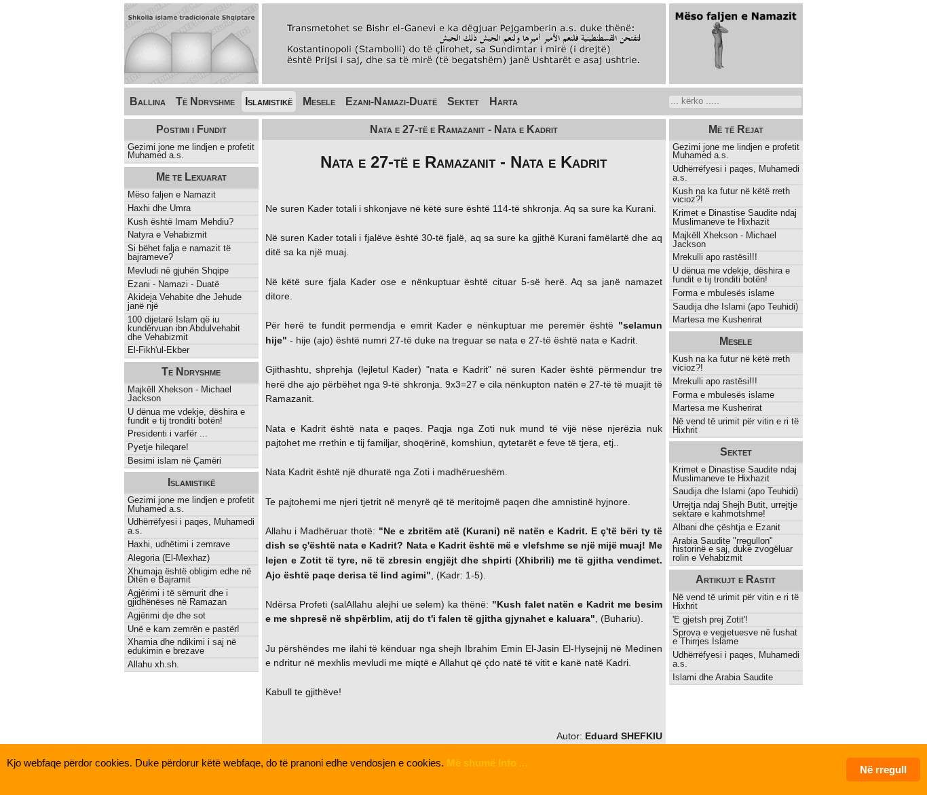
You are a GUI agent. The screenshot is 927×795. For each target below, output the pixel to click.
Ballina (148, 101)
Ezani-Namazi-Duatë (391, 101)
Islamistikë (268, 101)
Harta (503, 101)
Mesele (319, 101)
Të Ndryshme (205, 101)
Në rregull (883, 769)
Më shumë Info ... (487, 763)
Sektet (463, 101)
